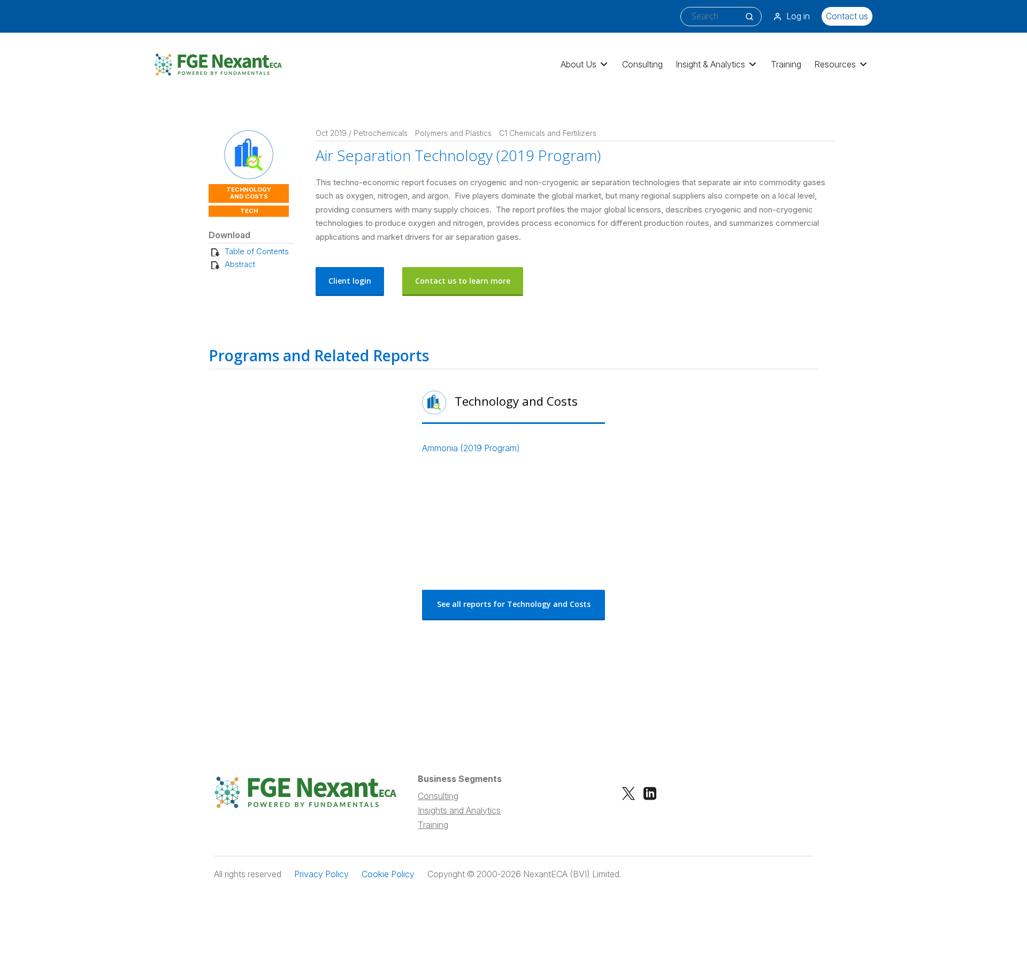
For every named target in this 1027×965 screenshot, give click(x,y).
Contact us (847, 16)
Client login (349, 281)
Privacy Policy (321, 874)
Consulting (642, 64)
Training (786, 64)
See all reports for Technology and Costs (514, 604)
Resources (835, 64)
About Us (578, 64)
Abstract (240, 264)
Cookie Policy (388, 874)
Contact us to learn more (462, 281)
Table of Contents (257, 251)
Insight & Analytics (710, 64)
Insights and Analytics (459, 810)
